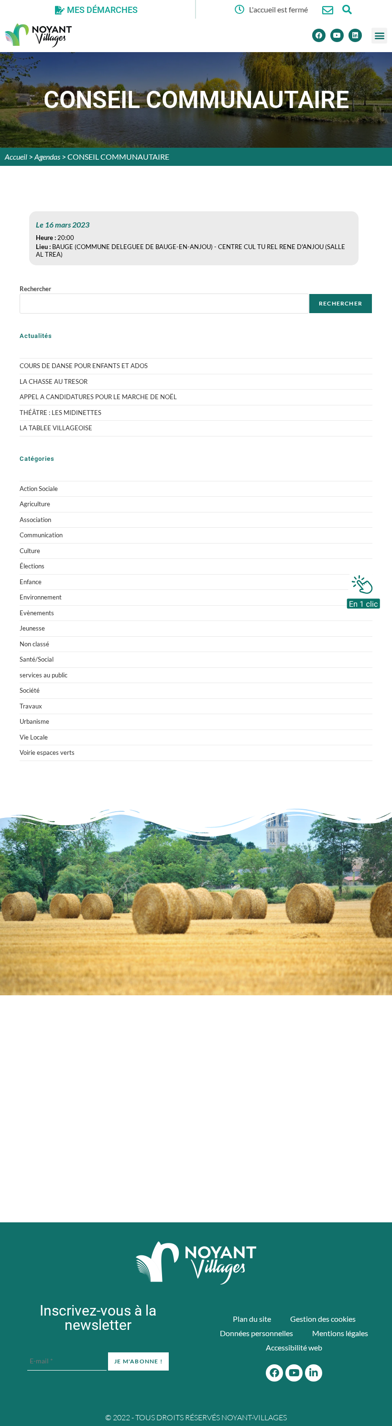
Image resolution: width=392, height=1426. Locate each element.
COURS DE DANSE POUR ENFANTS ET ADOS (84, 366)
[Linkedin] (355, 35)
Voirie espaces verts (47, 752)
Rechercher (35, 289)
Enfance (31, 582)
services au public (43, 675)
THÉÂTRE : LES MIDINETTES (60, 412)
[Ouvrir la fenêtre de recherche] (346, 9)
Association (35, 519)
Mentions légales (340, 1333)
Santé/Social (37, 659)
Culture (30, 551)
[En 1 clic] (363, 589)
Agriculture (35, 504)
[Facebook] (319, 35)
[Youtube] (337, 35)
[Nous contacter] (327, 10)
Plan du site (252, 1318)
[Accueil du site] (196, 1262)
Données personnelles (256, 1333)
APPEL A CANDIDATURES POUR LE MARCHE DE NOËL (98, 397)
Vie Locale (34, 737)
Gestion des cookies (323, 1318)
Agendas (47, 156)
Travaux (31, 706)
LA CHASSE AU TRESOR (53, 381)
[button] (379, 36)
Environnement (41, 597)
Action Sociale (39, 488)
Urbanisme (34, 721)
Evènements (37, 613)
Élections (32, 566)
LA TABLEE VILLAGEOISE (56, 428)
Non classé (34, 644)
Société (30, 690)
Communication (41, 535)
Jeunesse (32, 628)
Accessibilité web (294, 1347)
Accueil (16, 156)
